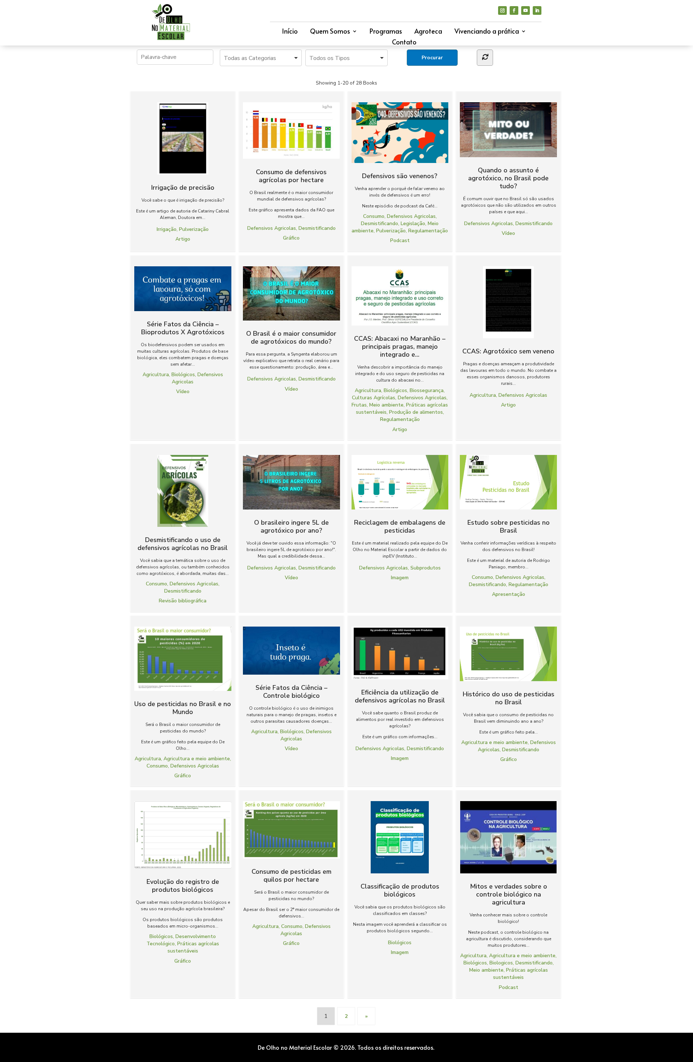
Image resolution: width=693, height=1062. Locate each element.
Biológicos (183, 374)
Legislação (413, 223)
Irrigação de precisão (182, 187)
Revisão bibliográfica (182, 600)
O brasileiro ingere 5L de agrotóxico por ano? (291, 526)
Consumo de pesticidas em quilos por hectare (291, 875)
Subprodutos (425, 567)
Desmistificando (317, 228)
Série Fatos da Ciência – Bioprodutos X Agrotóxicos (183, 328)
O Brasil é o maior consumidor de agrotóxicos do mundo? (291, 337)
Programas (386, 32)
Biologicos (501, 962)
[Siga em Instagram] (502, 10)
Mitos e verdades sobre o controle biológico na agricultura (508, 894)
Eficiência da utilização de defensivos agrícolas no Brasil (400, 696)
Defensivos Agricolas (271, 228)
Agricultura (156, 374)
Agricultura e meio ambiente (197, 758)
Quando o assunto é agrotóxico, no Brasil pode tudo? (508, 178)
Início (290, 32)
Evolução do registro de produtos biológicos (183, 885)
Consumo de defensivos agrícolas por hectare (291, 176)
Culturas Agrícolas (373, 397)
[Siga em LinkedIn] (537, 10)
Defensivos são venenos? (399, 176)
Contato (404, 42)
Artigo (182, 239)
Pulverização (194, 229)
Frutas (359, 404)
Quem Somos (330, 32)
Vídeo (508, 233)
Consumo (373, 216)
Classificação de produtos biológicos (400, 890)
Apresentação (508, 594)
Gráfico (291, 238)
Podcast (400, 240)
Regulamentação (428, 230)
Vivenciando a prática (486, 32)
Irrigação (166, 229)
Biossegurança (427, 390)
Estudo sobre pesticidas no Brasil (508, 526)
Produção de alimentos (416, 412)
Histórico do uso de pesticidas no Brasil (508, 698)
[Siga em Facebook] (514, 10)
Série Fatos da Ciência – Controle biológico (291, 691)
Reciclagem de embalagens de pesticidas (399, 526)
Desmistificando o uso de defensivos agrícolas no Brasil (183, 544)
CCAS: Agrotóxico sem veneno (508, 351)
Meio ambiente (386, 404)
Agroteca (428, 32)
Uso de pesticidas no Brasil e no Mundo (182, 708)
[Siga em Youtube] (525, 10)
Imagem (400, 577)
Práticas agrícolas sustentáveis (193, 947)
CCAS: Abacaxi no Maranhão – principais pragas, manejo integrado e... (399, 346)
